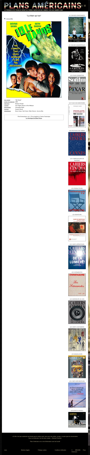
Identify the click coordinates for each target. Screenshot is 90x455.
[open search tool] (82, 6)
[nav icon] (85, 5)
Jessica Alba (9, 19)
